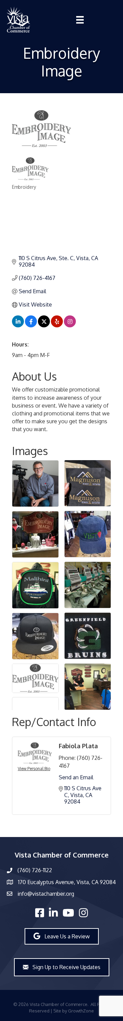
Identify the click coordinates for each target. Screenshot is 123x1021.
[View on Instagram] (70, 325)
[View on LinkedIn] (18, 325)
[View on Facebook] (31, 325)
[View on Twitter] (44, 325)
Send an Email (76, 777)
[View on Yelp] (57, 325)
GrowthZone (81, 1010)
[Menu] (79, 19)
